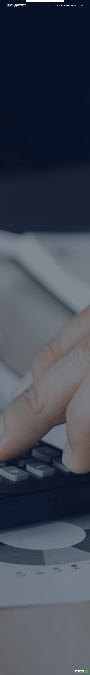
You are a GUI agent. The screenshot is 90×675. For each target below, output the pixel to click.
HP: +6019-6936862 (29, 1)
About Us (53, 5)
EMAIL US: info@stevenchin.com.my (50, 1)
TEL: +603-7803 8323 (38, 1)
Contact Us (80, 5)
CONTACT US (61, 1)
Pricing (68, 5)
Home (48, 5)
